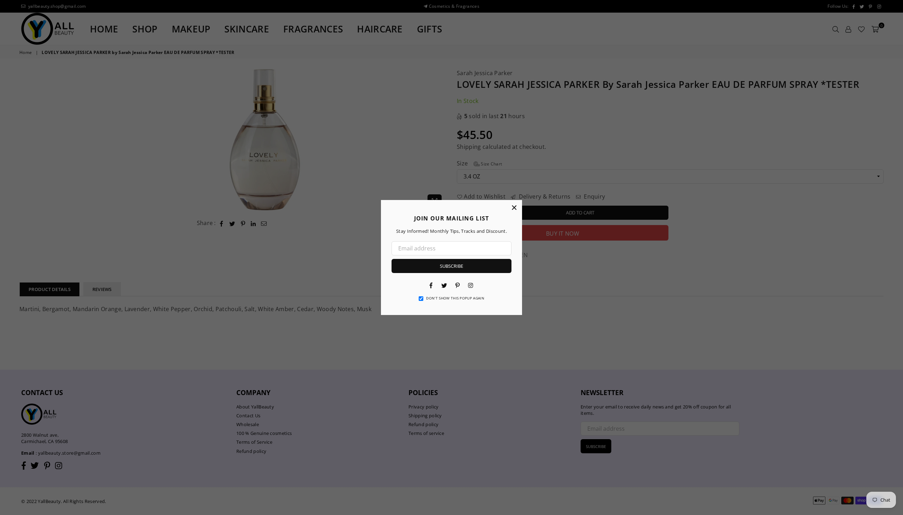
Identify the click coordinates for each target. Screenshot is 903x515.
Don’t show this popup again (455, 298)
